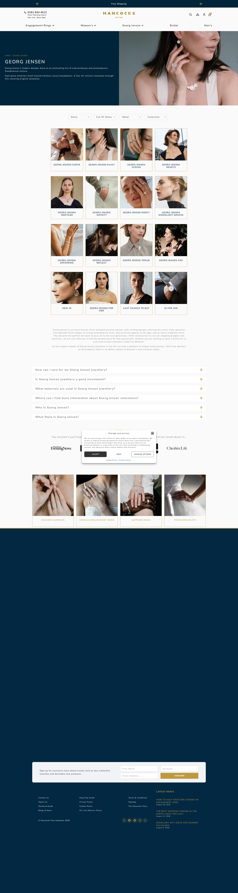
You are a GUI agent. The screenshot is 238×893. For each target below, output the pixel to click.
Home (8, 55)
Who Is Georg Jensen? (52, 407)
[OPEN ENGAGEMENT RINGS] (53, 25)
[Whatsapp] (145, 820)
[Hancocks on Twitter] (124, 820)
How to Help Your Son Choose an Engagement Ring (177, 801)
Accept (95, 454)
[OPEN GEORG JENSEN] (142, 25)
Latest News (165, 791)
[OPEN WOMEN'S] (95, 25)
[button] (152, 433)
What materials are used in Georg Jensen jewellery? (75, 389)
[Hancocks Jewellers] (119, 15)
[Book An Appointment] (197, 14)
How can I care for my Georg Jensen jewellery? (71, 370)
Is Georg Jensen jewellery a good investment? (70, 379)
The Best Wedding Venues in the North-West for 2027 (176, 812)
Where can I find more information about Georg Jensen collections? (86, 398)
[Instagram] (140, 820)
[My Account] (204, 14)
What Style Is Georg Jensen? (57, 417)
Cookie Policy (112, 460)
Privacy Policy (125, 460)
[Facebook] (129, 820)
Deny (119, 454)
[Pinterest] (135, 820)
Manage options (142, 454)
